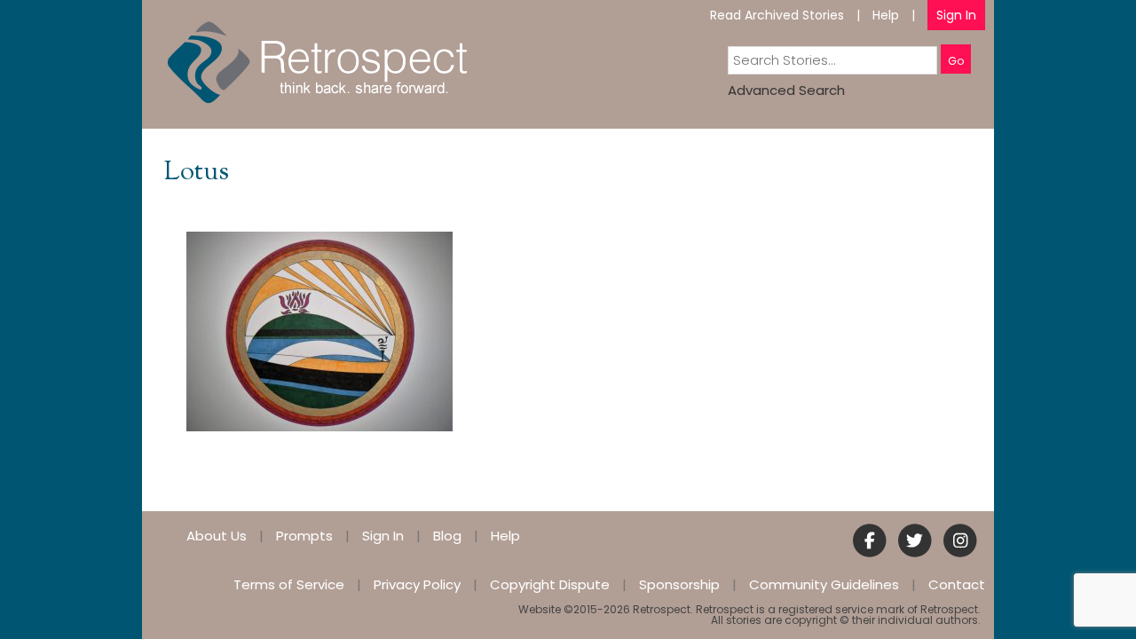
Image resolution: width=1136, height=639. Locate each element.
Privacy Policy (417, 584)
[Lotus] (319, 330)
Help (885, 15)
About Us (216, 535)
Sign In (956, 15)
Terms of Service (288, 584)
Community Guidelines (824, 584)
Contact (956, 584)
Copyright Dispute (550, 584)
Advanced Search (786, 90)
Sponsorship (679, 584)
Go (956, 60)
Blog (447, 535)
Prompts (304, 535)
